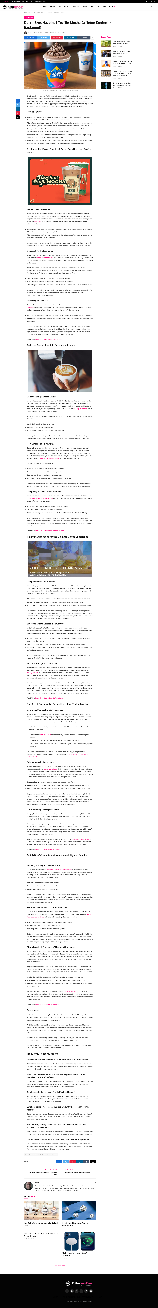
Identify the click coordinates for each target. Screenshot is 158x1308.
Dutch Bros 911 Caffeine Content (47, 1004)
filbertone (37, 221)
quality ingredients (50, 769)
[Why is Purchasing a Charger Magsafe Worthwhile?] (79, 1241)
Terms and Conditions (71, 1297)
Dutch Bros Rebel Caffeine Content (48, 849)
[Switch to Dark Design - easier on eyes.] (152, 6)
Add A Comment (60, 1265)
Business (53, 6)
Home (45, 6)
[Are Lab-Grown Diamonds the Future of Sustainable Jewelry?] (79, 1210)
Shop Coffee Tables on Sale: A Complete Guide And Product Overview (41, 1235)
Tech (91, 6)
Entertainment (64, 6)
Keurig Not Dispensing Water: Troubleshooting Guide (122, 53)
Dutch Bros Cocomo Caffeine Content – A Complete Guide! (43, 1173)
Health (84, 6)
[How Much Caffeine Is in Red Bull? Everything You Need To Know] (106, 63)
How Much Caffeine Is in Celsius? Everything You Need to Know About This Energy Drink (122, 73)
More (111, 6)
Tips (97, 6)
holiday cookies (32, 673)
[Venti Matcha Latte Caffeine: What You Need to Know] (106, 43)
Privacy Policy (87, 1297)
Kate (31, 32)
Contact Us (100, 1297)
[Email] (18, 117)
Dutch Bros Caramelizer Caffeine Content (50, 698)
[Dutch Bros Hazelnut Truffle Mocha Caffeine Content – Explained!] (60, 65)
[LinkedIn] (18, 109)
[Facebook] (18, 101)
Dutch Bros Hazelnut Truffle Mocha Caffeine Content (41, 1154)
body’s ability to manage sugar (48, 458)
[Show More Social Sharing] (92, 37)
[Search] (154, 7)
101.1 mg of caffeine (80, 409)
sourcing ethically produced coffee (59, 870)
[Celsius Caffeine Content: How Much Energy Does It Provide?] (106, 85)
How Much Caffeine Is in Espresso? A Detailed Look (41, 1223)
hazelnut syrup (45, 735)
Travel (104, 6)
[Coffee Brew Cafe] (14, 6)
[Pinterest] (18, 113)
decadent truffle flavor (44, 258)
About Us (57, 1297)
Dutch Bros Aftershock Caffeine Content (49, 531)
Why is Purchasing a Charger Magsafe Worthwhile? (75, 1254)
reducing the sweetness (72, 991)
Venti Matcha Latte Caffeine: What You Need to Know (121, 43)
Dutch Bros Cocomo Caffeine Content (48, 339)
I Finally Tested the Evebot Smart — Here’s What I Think (29, 1)
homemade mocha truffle (80, 839)
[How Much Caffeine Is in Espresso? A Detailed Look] (41, 1210)
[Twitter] (18, 105)
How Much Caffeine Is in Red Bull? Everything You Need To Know (123, 62)
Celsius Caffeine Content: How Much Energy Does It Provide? (122, 84)
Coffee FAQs (29, 17)
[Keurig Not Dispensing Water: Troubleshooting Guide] (106, 53)
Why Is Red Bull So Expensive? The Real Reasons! (76, 1172)
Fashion (76, 6)
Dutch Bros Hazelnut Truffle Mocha (40, 498)
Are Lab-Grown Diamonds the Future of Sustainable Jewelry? (75, 1224)
